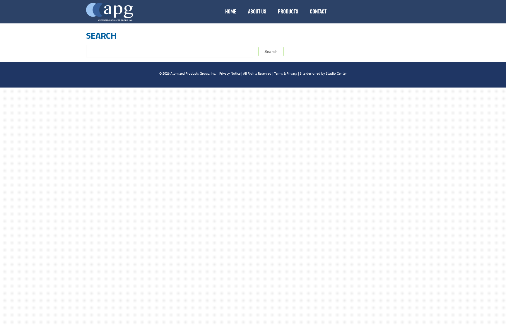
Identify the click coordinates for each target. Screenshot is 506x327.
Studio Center (336, 73)
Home (230, 11)
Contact (318, 11)
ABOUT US (257, 11)
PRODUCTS (288, 11)
